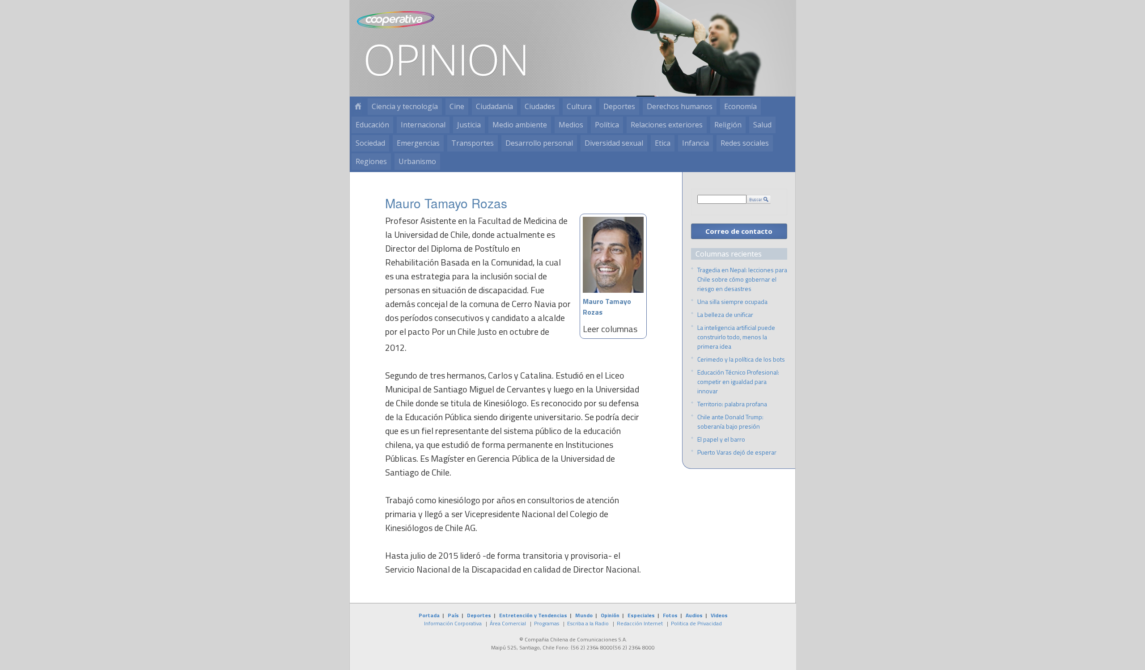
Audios (694, 615)
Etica (662, 143)
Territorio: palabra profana (732, 404)
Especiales (641, 615)
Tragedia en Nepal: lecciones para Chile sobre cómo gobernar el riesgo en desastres (742, 279)
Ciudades (540, 106)
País (453, 615)
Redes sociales (745, 143)
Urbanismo (417, 161)
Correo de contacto (738, 231)
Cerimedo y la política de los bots (741, 359)
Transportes (472, 143)
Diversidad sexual (614, 143)
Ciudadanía (494, 106)
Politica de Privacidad (696, 623)
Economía (740, 106)
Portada (429, 615)
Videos (719, 615)
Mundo (584, 615)
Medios (571, 125)
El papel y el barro (721, 439)
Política (607, 125)
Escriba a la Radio (588, 623)
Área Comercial (508, 623)
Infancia (695, 143)
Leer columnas (610, 329)
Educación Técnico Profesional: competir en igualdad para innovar (738, 381)
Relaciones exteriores (667, 125)
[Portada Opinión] (358, 106)
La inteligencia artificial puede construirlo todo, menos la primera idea (736, 337)
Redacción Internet (640, 623)
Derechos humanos (679, 106)
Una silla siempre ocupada (732, 301)
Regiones (371, 161)
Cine (457, 106)
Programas (546, 623)
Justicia (469, 125)
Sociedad (370, 143)
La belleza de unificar (725, 314)
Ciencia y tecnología (405, 106)
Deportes (619, 106)
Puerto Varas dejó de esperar (736, 452)
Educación (372, 125)
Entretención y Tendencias (533, 615)
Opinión (610, 615)
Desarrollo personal (539, 143)
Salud (762, 125)
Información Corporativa (453, 623)
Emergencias (418, 143)
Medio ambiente (519, 125)
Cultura (579, 106)
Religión (728, 125)
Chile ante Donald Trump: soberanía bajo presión (730, 421)
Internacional (423, 125)
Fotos (670, 615)
